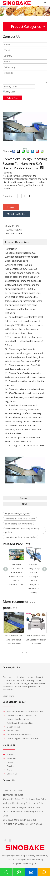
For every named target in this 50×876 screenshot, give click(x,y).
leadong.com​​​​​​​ (31, 863)
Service (10, 766)
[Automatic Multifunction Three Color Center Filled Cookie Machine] (36, 622)
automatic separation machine (18, 523)
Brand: (8, 229)
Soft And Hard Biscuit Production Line (25, 711)
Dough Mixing (13, 726)
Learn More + (9, 695)
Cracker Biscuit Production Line (21, 715)
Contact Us (12, 773)
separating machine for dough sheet (21, 537)
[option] (13, 629)
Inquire (10, 207)
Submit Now (12, 98)
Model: (8, 226)
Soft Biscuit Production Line (20, 722)
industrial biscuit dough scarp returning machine (22, 530)
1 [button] (23, 652)
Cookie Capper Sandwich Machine (22, 738)
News (9, 769)
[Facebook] (4, 840)
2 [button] (27, 652)
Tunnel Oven (13, 730)
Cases (10, 762)
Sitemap (39, 859)
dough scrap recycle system (17, 513)
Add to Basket (18, 214)
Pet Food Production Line (19, 734)
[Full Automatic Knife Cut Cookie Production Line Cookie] (14, 622)
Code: (8, 233)
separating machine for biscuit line (20, 518)
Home (10, 754)
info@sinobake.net (14, 794)
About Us (11, 758)
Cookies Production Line (18, 719)
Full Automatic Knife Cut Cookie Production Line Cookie (14, 639)
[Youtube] (9, 840)
